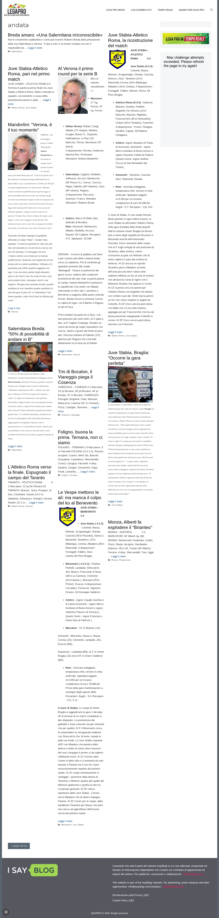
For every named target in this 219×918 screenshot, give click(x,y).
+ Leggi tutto (19, 846)
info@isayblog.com (193, 874)
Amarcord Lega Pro (191, 10)
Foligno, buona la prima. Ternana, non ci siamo (80, 437)
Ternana (73, 475)
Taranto (29, 506)
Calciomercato (141, 10)
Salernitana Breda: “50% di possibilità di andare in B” (28, 334)
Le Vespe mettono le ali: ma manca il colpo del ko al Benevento (79, 497)
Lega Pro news (115, 10)
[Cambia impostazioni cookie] (6, 912)
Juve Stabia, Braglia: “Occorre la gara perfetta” (128, 358)
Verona (76, 354)
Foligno (64, 475)
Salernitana (16, 51)
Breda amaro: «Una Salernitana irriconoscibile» (55, 34)
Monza (114, 560)
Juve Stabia (131, 335)
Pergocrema (125, 560)
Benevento (66, 824)
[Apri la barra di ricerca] (211, 10)
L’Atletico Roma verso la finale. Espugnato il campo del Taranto (29, 472)
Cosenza (65, 415)
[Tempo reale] (186, 39)
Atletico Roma (118, 335)
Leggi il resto (35, 47)
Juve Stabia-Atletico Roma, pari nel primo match (29, 74)
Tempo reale (165, 10)
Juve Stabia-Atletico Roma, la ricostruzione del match (130, 40)
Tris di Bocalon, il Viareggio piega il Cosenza (75, 377)
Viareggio (75, 415)
